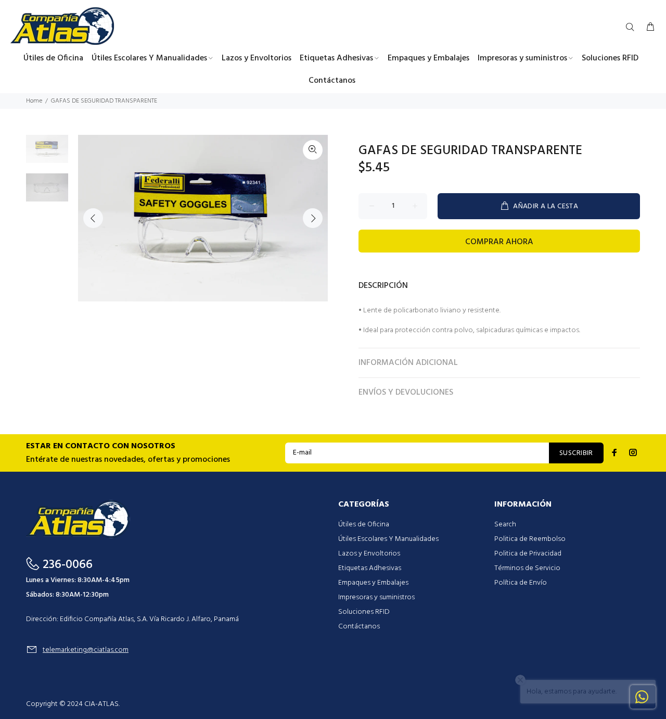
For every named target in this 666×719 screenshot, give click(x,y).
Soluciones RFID (364, 612)
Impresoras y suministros (376, 597)
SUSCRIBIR (576, 453)
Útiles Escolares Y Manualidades (388, 539)
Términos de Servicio (527, 568)
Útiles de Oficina (363, 525)
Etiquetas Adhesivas (369, 568)
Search (505, 525)
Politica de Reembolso (530, 539)
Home (34, 101)
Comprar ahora (499, 242)
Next (313, 218)
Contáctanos (359, 627)
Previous (93, 218)
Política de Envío (520, 583)
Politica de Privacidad (527, 554)
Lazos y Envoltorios (369, 554)
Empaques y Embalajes (373, 583)
